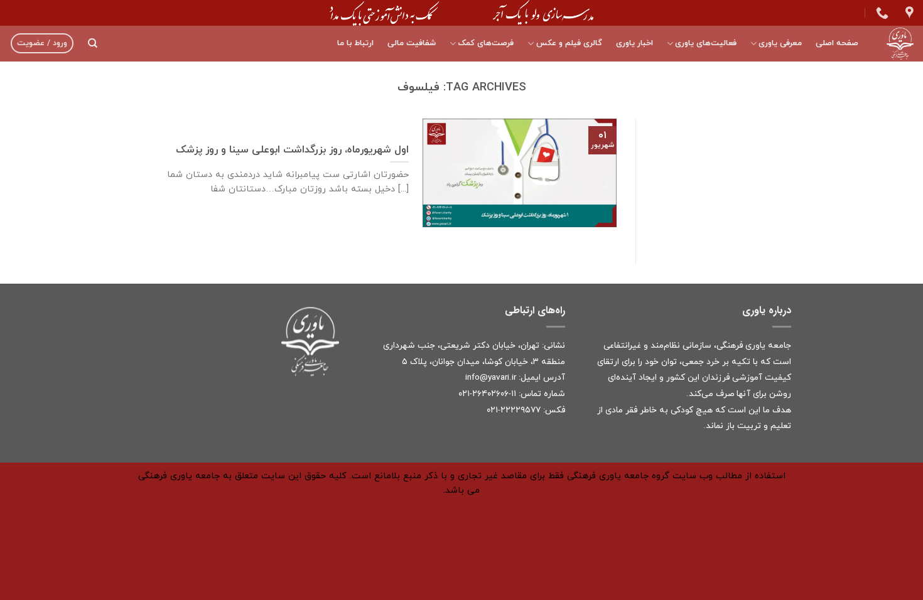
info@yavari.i (489, 377)
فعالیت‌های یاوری (706, 43)
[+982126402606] (880, 12)
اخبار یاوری (634, 43)
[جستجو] (92, 43)
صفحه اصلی (837, 43)
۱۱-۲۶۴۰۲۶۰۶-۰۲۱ (487, 394)
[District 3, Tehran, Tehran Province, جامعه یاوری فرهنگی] (908, 12)
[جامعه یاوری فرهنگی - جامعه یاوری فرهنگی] (895, 44)
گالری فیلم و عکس (569, 43)
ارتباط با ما (355, 43)
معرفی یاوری (780, 43)
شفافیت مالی (411, 43)
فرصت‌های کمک (486, 43)
